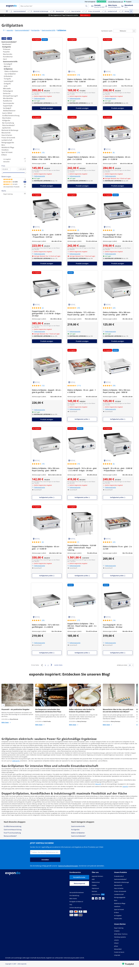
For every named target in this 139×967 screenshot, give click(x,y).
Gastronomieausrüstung (12, 830)
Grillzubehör (8, 76)
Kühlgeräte (6, 120)
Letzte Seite (58, 665)
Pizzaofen (6, 52)
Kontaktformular (79, 877)
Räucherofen (7, 54)
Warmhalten (6, 118)
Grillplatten (8, 69)
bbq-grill (98, 784)
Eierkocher (7, 93)
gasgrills (125, 786)
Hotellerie (5, 150)
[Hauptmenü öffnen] (7, 11)
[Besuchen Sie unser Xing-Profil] (103, 899)
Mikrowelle (7, 88)
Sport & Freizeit (7, 152)
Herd (5, 59)
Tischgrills (7, 79)
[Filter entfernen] (5, 38)
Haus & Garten (7, 135)
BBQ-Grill (7, 66)
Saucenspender (8, 103)
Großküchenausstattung (12, 826)
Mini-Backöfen (8, 98)
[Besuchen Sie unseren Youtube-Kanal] (93, 899)
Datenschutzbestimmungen (68, 866)
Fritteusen (6, 49)
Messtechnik (6, 133)
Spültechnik (6, 128)
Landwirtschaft (7, 140)
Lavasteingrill (8, 81)
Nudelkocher (7, 101)
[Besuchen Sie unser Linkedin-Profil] (100, 899)
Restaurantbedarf (10, 836)
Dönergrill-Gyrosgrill (10, 96)
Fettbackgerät (8, 91)
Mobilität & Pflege (8, 147)
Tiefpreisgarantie (39, 98)
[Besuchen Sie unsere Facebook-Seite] (96, 899)
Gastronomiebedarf (9, 42)
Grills (5, 86)
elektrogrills (16, 761)
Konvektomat (8, 57)
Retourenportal (79, 883)
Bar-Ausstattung (8, 123)
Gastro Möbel (7, 113)
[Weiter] (51, 665)
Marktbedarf (6, 44)
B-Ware (4, 155)
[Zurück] (42, 665)
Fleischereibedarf (8, 125)
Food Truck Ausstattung (12, 833)
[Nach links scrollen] (4, 15)
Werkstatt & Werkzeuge (10, 130)
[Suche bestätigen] (86, 6)
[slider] (2, 172)
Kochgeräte (6, 47)
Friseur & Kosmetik (8, 138)
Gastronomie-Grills (10, 62)
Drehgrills (7, 84)
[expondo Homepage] (4, 30)
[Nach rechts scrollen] (135, 15)
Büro (3, 145)
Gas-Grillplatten (10, 74)
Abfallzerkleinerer (9, 111)
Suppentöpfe (7, 106)
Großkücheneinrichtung (10, 115)
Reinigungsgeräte (8, 142)
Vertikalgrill (7, 108)
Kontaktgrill (8, 64)
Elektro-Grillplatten (11, 71)
